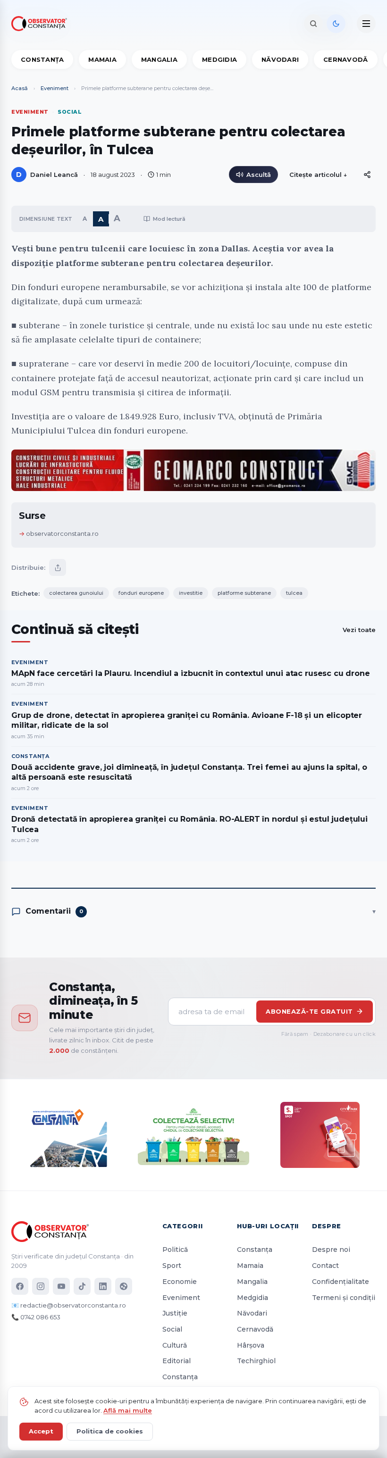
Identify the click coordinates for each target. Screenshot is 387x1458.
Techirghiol (256, 1361)
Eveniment (54, 88)
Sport (171, 1265)
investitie (190, 593)
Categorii (182, 1226)
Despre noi (331, 1249)
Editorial (176, 1361)
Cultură (174, 1345)
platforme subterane (244, 593)
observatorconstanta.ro (62, 533)
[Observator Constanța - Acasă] (41, 23)
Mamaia (102, 59)
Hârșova (250, 1345)
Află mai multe (127, 1410)
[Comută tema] (336, 23)
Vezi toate (359, 629)
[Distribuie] (367, 174)
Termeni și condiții (343, 1297)
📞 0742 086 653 (35, 1317)
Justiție (174, 1313)
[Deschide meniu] (366, 23)
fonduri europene (141, 593)
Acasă (19, 88)
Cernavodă (345, 59)
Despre (326, 1226)
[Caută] (313, 23)
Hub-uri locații (268, 1226)
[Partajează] (57, 567)
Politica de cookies (109, 1431)
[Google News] (123, 1286)
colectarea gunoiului (76, 593)
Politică (175, 1249)
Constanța (42, 59)
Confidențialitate (340, 1281)
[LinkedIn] (102, 1286)
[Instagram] (40, 1286)
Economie (179, 1281)
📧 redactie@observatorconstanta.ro (68, 1305)
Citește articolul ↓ (318, 174)
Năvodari (280, 59)
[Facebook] (19, 1286)
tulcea (294, 593)
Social (172, 1329)
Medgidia (219, 59)
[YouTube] (61, 1286)
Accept (41, 1431)
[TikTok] (82, 1286)
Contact (325, 1265)
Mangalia (159, 59)
